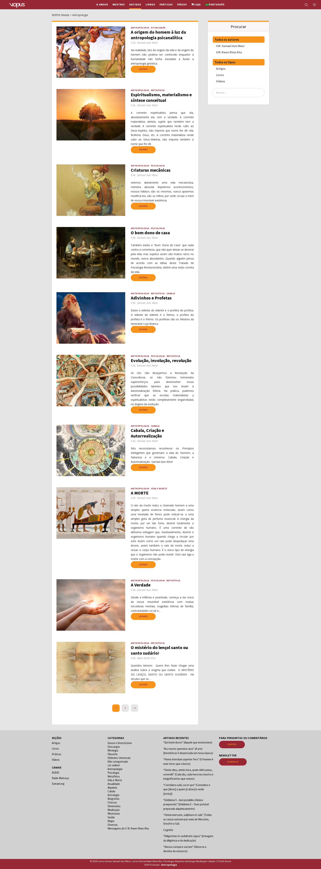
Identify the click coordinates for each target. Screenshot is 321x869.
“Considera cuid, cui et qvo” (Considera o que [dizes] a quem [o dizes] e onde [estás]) (186, 789)
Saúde (111, 817)
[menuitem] (215, 4)
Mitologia (113, 750)
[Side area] (312, 4)
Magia (111, 821)
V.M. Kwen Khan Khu (229, 52)
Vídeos (220, 81)
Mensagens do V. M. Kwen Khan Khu (128, 828)
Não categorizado (118, 761)
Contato (231, 744)
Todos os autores (227, 40)
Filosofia (112, 754)
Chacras (112, 802)
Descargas (114, 746)
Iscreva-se (232, 762)
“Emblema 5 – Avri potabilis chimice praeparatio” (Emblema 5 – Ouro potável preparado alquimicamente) (186, 804)
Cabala (170, 293)
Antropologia (140, 27)
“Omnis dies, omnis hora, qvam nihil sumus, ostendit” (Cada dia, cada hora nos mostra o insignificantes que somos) (188, 774)
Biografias (113, 798)
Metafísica (158, 90)
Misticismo (114, 813)
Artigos (221, 69)
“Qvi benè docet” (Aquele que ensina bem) (187, 742)
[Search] (304, 4)
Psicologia (158, 165)
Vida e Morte (159, 488)
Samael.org (58, 783)
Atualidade (158, 27)
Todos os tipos (225, 62)
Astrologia (113, 795)
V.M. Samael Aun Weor (230, 46)
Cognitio (168, 830)
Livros (220, 75)
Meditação (114, 810)
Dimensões (114, 806)
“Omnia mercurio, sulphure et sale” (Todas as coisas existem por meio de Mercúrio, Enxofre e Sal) (187, 819)
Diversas (113, 824)
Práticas (56, 754)
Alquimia (112, 787)
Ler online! (114, 765)
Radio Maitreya (60, 778)
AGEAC (56, 772)
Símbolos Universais (119, 758)
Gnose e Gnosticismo (120, 743)
